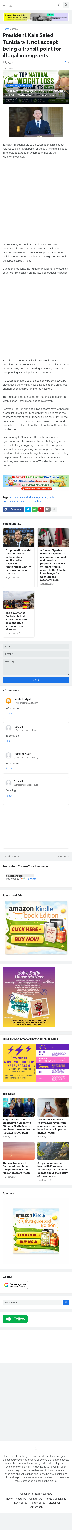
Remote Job (36, 1507)
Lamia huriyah (23, 699)
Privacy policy (19, 1502)
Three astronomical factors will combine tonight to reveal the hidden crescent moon (16, 1168)
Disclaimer (54, 1502)
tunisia (37, 501)
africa (15, 29)
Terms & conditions (55, 1498)
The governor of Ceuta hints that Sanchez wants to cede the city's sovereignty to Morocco (16, 621)
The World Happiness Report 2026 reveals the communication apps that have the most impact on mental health (52, 1126)
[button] (4, 5)
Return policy (38, 1502)
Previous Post (11, 856)
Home (6, 29)
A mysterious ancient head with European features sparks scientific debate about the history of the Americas (52, 1170)
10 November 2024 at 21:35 (26, 703)
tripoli (29, 501)
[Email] (48, 509)
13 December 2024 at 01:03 (26, 757)
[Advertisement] (36, 202)
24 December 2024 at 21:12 (26, 785)
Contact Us (35, 1498)
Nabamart (46, 1493)
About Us (21, 1498)
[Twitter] (28, 509)
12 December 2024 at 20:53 (26, 730)
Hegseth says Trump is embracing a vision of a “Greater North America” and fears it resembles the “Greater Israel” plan (19, 1126)
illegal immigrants (44, 497)
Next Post (62, 856)
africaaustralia (25, 497)
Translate (31, 879)
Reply (9, 713)
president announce (13, 501)
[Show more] (54, 509)
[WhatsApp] (35, 509)
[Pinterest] (41, 509)
